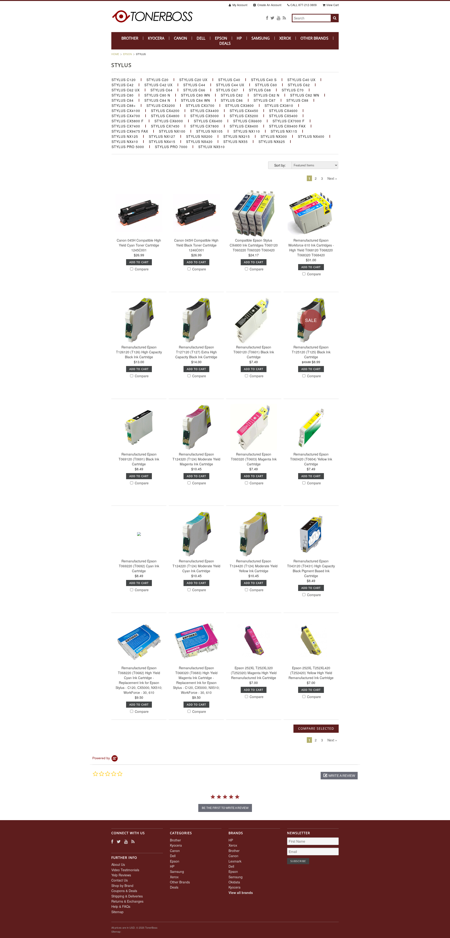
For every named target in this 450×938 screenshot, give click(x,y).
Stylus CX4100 (126, 110)
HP (239, 38)
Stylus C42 (123, 84)
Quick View (138, 232)
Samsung (260, 38)
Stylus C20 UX (193, 79)
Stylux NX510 (211, 146)
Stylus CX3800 (239, 105)
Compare (141, 269)
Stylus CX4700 (126, 115)
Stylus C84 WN (195, 100)
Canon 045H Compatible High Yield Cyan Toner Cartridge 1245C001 (139, 245)
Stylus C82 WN (304, 95)
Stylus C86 (232, 100)
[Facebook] (267, 17)
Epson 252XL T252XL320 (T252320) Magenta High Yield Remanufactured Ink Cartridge (254, 672)
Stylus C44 (194, 84)
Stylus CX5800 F (128, 121)
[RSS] (284, 17)
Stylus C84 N (157, 100)
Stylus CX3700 (200, 105)
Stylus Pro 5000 (128, 146)
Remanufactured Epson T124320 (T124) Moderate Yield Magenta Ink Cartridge (196, 459)
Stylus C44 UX (230, 84)
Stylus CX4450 (244, 110)
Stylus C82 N (266, 95)
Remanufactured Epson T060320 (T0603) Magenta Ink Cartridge (254, 459)
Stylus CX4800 (165, 115)
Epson (221, 38)
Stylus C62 (299, 84)
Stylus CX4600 (283, 110)
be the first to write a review (225, 808)
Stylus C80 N (157, 95)
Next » (332, 178)
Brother (129, 38)
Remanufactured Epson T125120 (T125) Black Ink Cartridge (311, 352)
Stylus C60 (266, 84)
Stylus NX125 (125, 136)
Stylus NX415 (162, 141)
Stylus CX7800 (204, 126)
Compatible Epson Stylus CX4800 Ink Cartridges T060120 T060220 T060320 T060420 (254, 245)
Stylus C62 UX (126, 90)
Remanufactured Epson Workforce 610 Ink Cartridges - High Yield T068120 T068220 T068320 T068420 (311, 247)
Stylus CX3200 (160, 105)
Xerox (285, 38)
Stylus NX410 (125, 141)
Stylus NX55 (235, 141)
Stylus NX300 (274, 136)
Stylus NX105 (209, 131)
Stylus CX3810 (279, 105)
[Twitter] (272, 17)
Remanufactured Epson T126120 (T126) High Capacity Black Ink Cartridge (139, 352)
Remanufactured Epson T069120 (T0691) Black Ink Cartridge (139, 459)
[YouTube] (278, 17)
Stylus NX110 (246, 131)
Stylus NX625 (272, 141)
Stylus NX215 (236, 136)
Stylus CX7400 (126, 126)
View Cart (332, 5)
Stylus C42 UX (158, 84)
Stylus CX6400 (208, 121)
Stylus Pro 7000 (171, 146)
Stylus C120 (124, 79)
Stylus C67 (227, 90)
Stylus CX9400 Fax (287, 126)
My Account (239, 5)
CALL (303, 5)
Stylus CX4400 (204, 110)
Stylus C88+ (124, 105)
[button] (339, 775)
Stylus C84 (123, 100)
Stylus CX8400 (244, 126)
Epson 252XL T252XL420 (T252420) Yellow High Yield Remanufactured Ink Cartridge (311, 672)
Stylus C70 (293, 90)
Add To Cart (139, 262)
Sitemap (117, 911)
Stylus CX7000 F (289, 121)
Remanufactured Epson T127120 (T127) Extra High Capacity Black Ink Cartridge (196, 352)
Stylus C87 (265, 100)
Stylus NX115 (284, 131)
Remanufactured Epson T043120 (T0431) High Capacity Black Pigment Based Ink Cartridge (311, 568)
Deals (225, 43)
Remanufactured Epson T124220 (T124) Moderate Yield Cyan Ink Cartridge (196, 566)
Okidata (234, 882)
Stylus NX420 (199, 141)
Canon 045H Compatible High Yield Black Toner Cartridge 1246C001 (196, 245)
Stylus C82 (232, 95)
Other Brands (314, 38)
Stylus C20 (157, 79)
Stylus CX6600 (247, 121)
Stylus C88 (297, 100)
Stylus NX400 (311, 136)
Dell (201, 38)
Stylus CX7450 (165, 126)
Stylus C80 (123, 95)
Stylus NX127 (162, 136)
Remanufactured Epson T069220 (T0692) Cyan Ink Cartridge (139, 566)
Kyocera (156, 38)
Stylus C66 (194, 90)
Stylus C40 (229, 79)
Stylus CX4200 (165, 110)
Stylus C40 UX (301, 79)
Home (115, 54)
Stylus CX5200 (244, 115)
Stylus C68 (260, 90)
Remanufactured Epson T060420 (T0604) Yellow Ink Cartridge (311, 459)
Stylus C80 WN (195, 95)
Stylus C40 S (264, 79)
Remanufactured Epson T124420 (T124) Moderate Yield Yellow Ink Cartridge (254, 566)
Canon (180, 38)
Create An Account (269, 5)
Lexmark (235, 861)
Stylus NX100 (172, 131)
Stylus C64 (161, 90)
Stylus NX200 (199, 136)
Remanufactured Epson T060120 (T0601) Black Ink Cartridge (253, 352)
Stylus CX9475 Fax (130, 131)
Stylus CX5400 (283, 115)
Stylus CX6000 (168, 121)
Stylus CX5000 (204, 115)
